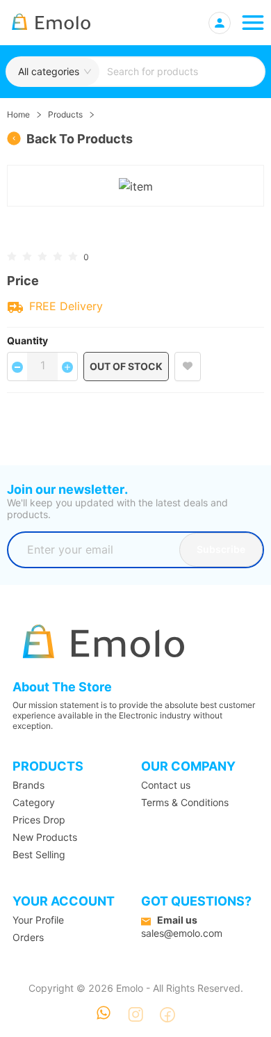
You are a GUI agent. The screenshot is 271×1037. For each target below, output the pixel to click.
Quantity (27, 340)
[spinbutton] (42, 365)
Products (65, 114)
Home (18, 114)
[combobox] (181, 72)
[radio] (12, 256)
